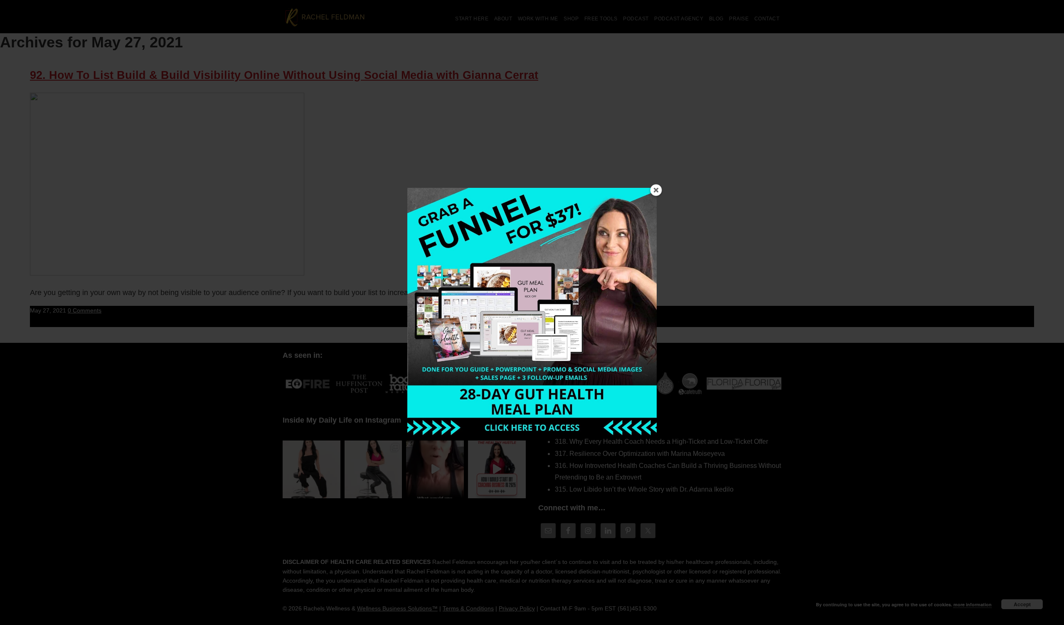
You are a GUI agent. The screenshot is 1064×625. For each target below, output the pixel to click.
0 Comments (84, 310)
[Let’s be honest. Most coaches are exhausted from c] (311, 469)
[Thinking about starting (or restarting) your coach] (497, 469)
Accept (1022, 604)
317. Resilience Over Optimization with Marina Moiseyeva (640, 453)
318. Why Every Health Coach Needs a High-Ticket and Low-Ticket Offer (661, 441)
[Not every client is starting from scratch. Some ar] (435, 469)
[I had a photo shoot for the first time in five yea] (373, 469)
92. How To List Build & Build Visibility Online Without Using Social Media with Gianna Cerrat (284, 75)
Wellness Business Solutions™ (397, 608)
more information (972, 604)
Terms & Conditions (468, 608)
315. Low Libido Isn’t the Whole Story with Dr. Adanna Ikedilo (644, 489)
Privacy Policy (517, 608)
